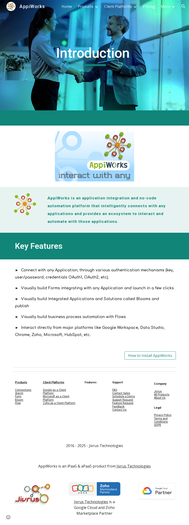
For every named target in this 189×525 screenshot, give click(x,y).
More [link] (165, 6)
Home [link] (67, 6)
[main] (94, 55)
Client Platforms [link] (118, 6)
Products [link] (85, 6)
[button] (183, 6)
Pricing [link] (149, 6)
